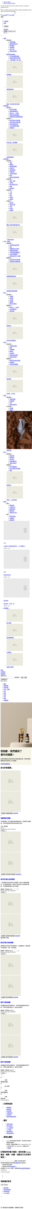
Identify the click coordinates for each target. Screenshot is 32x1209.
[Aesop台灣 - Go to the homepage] (13, 15)
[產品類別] (12, 40)
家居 (5, 693)
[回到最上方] (1, 1196)
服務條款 (27, 1168)
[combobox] (7, 677)
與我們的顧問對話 (5, 764)
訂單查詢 (9, 1114)
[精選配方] (12, 258)
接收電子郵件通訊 (7, 1164)
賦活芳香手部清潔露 (7, 942)
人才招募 (9, 1129)
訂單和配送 (10, 1113)
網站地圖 (6, 1188)
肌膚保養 (6, 687)
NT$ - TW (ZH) (4, 1184)
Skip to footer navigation (9, 3)
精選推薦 (6, 685)
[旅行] (6, 452)
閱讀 (5, 698)
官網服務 (6, 700)
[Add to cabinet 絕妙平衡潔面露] (1, 999)
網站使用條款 (10, 1133)
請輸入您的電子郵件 (20, 1161)
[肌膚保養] (9, 159)
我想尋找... (17, 677)
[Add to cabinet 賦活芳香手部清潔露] (1, 939)
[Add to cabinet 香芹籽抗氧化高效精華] (1, 876)
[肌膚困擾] (12, 179)
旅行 (5, 696)
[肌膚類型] (12, 190)
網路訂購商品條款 (11, 1116)
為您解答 (6, 26)
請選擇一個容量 (5, 889)
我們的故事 (10, 1124)
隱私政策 (21, 1168)
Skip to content (7, 2)
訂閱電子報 (3, 1170)
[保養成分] (12, 201)
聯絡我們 (9, 1107)
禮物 (5, 684)
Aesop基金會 (10, 1127)
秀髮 (5, 695)
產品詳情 (15, 813)
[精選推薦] (9, 106)
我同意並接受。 (9, 1166)
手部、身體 (7, 689)
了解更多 (9, 1148)
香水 (5, 691)
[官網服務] (9, 608)
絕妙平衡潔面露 (5, 1002)
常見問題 (9, 1111)
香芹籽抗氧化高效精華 (8, 879)
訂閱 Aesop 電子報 (5, 1172)
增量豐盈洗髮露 (5, 818)
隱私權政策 (10, 1131)
